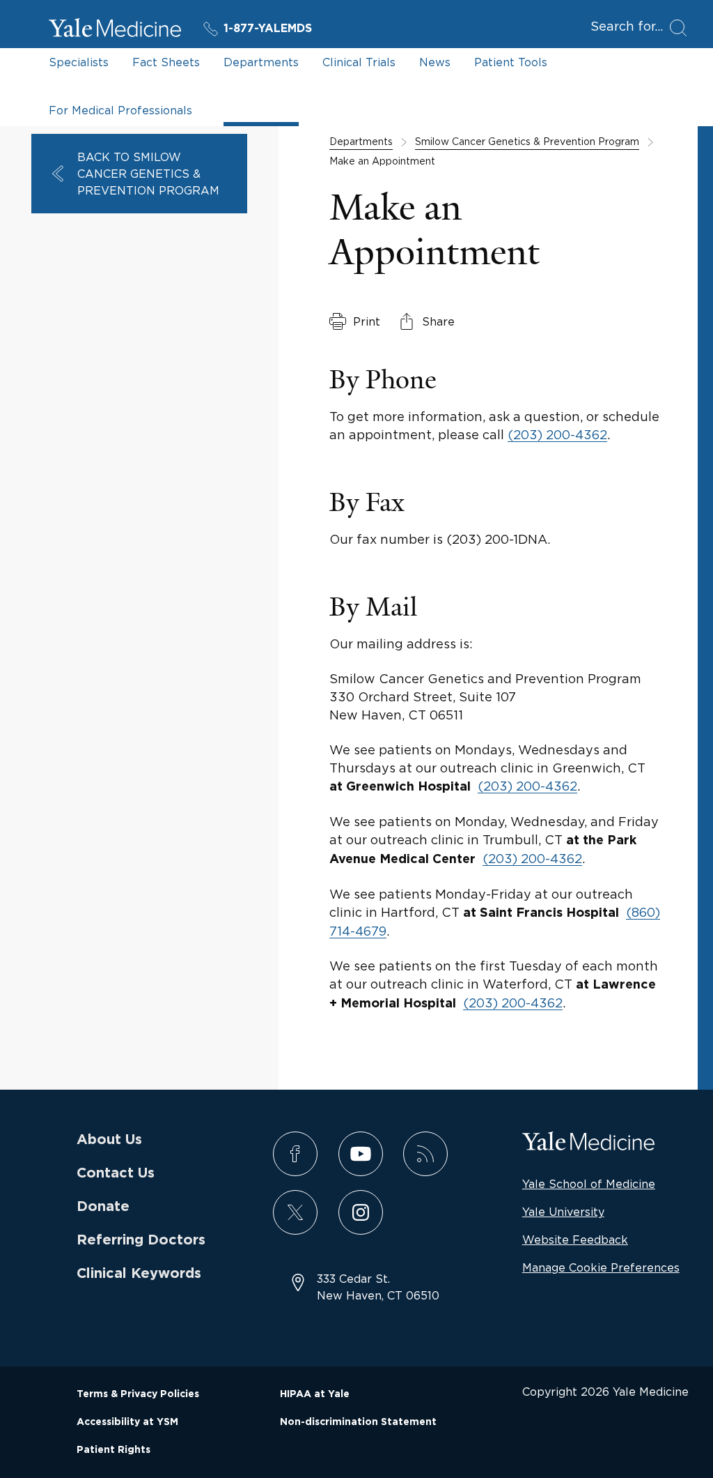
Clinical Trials (358, 62)
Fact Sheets (166, 62)
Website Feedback (575, 1239)
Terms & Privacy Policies (138, 1394)
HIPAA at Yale (315, 1394)
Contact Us (116, 1173)
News (434, 62)
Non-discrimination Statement (358, 1422)
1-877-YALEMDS (268, 28)
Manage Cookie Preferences (601, 1267)
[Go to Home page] (115, 30)
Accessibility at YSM (127, 1422)
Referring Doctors (141, 1240)
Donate (103, 1207)
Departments (261, 62)
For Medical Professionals (120, 110)
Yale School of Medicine (588, 1184)
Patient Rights (113, 1450)
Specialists (79, 62)
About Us (109, 1140)
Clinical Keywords (139, 1274)
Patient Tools (510, 62)
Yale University (563, 1211)
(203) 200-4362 (557, 434)
